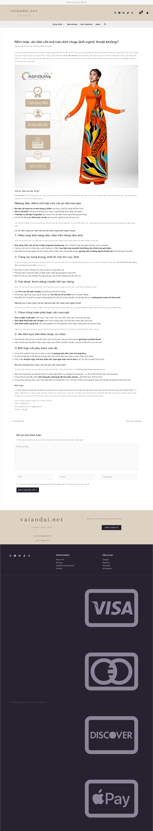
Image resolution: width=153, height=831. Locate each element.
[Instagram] (115, 13)
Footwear (106, 566)
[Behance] (124, 13)
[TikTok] (128, 13)
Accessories (107, 568)
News (98, 24)
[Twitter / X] (132, 13)
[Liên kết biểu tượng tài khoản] (147, 13)
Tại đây (24, 409)
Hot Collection (87, 24)
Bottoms (106, 563)
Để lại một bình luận (24, 46)
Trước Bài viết (17, 421)
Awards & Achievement (65, 566)
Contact (59, 568)
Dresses (106, 560)
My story (59, 563)
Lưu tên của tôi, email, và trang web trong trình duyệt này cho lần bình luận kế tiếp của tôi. (54, 484)
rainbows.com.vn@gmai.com (31, 407)
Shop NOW (57, 24)
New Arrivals (72, 24)
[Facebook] (119, 13)
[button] (63, 24)
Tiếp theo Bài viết (134, 421)
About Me (60, 560)
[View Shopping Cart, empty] (140, 13)
